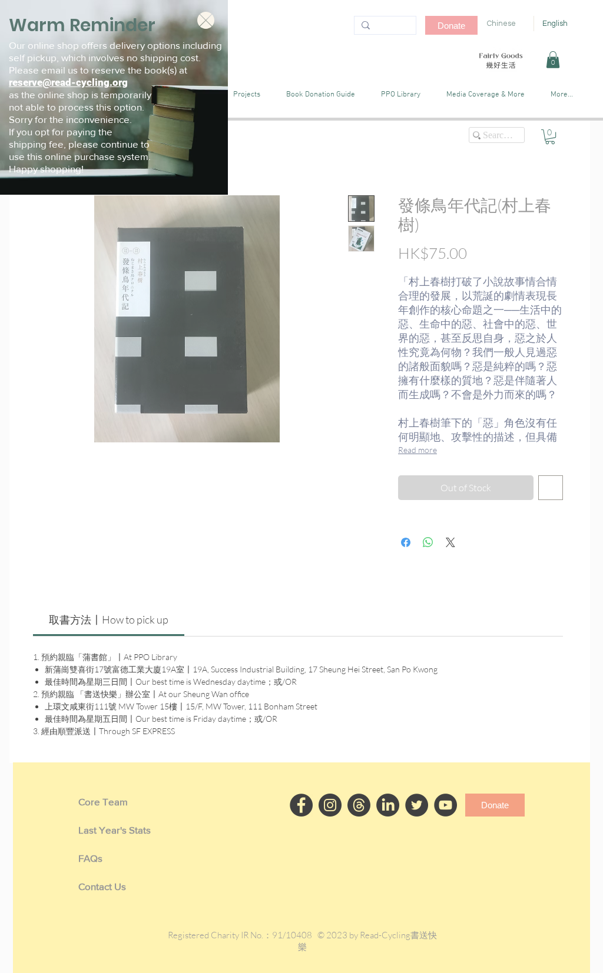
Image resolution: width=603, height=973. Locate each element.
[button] (206, 20)
